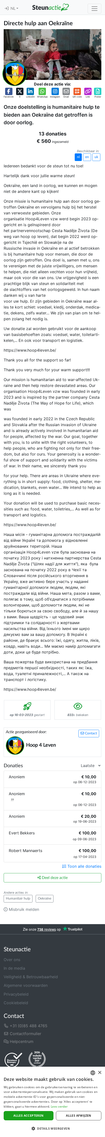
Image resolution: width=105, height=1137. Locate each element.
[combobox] (92, 1072)
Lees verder (59, 1106)
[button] (9, 93)
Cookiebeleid (16, 1002)
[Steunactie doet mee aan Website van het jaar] (37, 1059)
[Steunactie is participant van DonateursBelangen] (13, 1060)
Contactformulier (25, 1033)
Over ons (12, 959)
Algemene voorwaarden (26, 985)
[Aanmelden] (7, 8)
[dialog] (52, 1102)
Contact (90, 733)
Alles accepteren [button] (28, 1115)
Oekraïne (44, 898)
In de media (14, 968)
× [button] (99, 1073)
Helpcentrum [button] (21, 1041)
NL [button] (13, 9)
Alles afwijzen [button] (78, 1115)
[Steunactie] (50, 7)
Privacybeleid (16, 994)
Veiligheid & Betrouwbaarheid (31, 976)
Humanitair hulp (18, 898)
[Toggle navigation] (94, 8)
